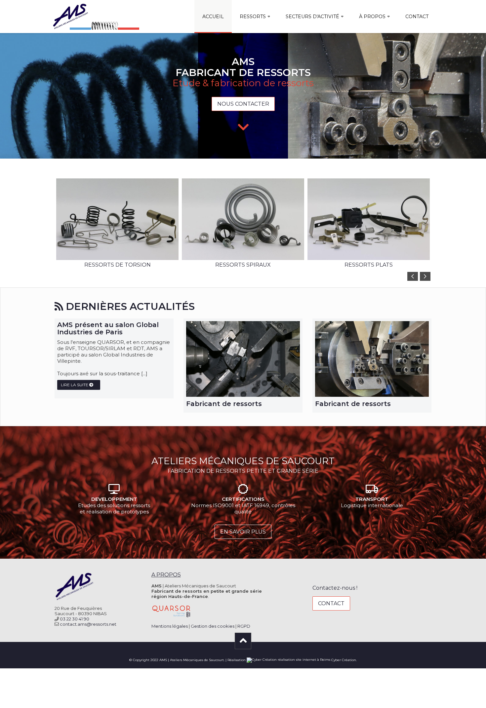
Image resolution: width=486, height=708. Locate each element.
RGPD (243, 626)
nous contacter (243, 104)
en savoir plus (243, 532)
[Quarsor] (171, 611)
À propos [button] (372, 16)
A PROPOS (166, 575)
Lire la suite (75, 384)
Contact (416, 16)
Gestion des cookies (212, 626)
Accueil (213, 16)
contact (331, 603)
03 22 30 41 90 (74, 618)
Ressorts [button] (253, 16)
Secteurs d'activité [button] (312, 16)
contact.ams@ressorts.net (88, 624)
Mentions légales (169, 626)
